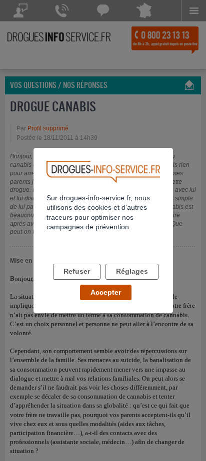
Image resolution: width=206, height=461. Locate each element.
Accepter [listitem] (105, 292)
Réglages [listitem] (132, 271)
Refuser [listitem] (77, 271)
